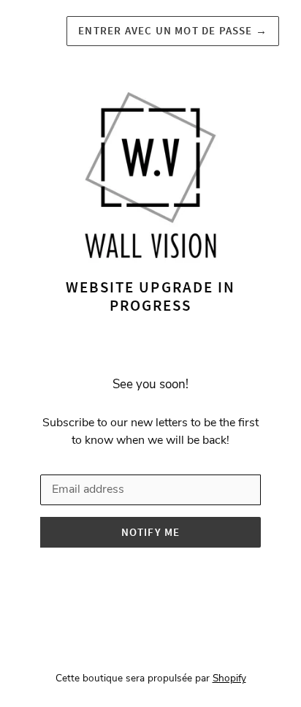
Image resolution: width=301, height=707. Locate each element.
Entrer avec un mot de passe (172, 30)
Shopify (229, 678)
